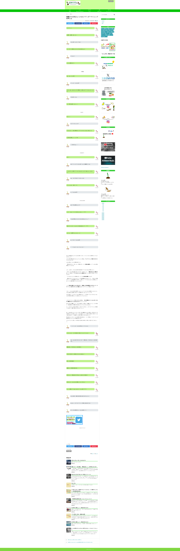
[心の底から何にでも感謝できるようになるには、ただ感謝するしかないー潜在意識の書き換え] (68, 491)
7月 (103, 205)
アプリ (106, 36)
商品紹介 (103, 33)
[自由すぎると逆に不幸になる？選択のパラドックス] (68, 476)
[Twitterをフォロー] (109, 1)
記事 (97, 20)
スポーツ (107, 33)
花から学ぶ (73, 483)
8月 (103, 204)
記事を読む (73, 463)
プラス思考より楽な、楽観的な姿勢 (78, 514)
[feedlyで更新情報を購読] (111, 1)
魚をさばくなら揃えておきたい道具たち (74, 539)
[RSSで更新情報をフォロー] (112, 1)
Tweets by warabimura (105, 167)
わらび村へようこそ (91, 549)
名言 (108, 30)
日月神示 (111, 30)
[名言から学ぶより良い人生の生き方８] (68, 462)
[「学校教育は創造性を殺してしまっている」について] (68, 500)
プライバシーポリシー (109, 11)
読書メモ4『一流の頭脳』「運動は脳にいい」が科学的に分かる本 (83, 466)
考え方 (93, 453)
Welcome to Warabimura (79, 11)
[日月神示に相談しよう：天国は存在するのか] (68, 523)
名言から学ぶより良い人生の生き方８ (78, 460)
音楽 (111, 33)
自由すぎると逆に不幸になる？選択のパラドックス (81, 474)
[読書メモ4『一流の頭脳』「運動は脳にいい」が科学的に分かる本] (68, 468)
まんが (103, 22)
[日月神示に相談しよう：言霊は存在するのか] (68, 509)
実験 (102, 36)
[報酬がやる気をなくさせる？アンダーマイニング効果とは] (86, 23)
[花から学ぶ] (68, 485)
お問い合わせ (99, 11)
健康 (105, 30)
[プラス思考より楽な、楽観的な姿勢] (68, 516)
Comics (89, 11)
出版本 (70, 11)
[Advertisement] (74, 435)
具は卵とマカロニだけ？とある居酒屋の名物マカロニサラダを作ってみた (80, 542)
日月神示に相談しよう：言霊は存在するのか (79, 507)
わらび (96, 453)
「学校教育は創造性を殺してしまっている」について (81, 498)
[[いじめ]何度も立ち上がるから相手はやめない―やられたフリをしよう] (68, 530)
